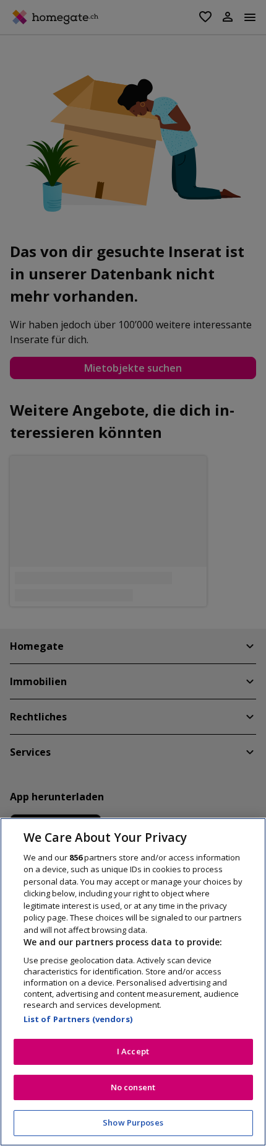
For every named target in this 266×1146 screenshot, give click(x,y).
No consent (133, 1087)
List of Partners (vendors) (78, 1019)
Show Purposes (133, 1122)
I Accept (133, 1051)
